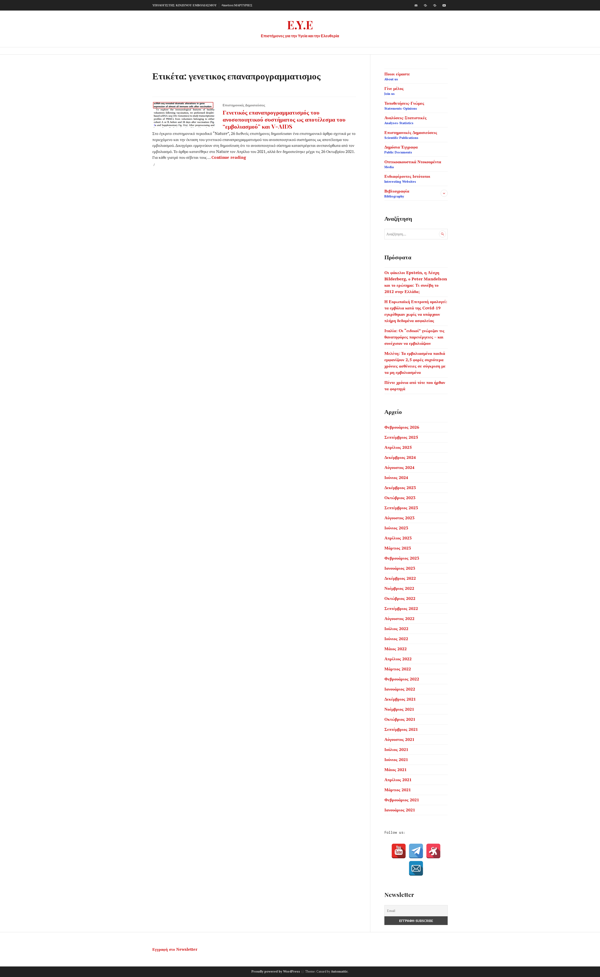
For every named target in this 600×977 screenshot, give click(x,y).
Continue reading (228, 157)
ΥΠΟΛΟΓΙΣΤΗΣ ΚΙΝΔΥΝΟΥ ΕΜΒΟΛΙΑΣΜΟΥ (184, 5)
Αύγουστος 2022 (399, 618)
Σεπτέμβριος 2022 (401, 608)
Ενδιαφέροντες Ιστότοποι (407, 178)
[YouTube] (398, 850)
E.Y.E (300, 24)
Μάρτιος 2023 (397, 548)
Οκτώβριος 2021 (399, 719)
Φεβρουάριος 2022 (401, 679)
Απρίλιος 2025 (398, 447)
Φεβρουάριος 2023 (401, 558)
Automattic (339, 971)
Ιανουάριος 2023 (399, 568)
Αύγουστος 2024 (399, 467)
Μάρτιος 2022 (397, 669)
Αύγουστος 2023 (399, 517)
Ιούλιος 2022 (396, 628)
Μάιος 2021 (395, 769)
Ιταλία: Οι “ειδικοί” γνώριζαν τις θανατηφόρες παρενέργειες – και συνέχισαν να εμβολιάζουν (414, 337)
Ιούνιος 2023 (396, 528)
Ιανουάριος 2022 (399, 689)
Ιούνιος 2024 (396, 477)
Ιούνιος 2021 (396, 759)
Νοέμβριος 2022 (399, 588)
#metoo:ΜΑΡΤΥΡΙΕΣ (236, 5)
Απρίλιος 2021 (398, 779)
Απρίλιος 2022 (398, 658)
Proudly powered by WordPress (275, 971)
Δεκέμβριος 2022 (400, 578)
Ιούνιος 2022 (396, 638)
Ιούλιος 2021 (396, 749)
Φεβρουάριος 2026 (401, 427)
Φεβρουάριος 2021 (401, 799)
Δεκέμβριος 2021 (400, 699)
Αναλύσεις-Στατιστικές (405, 120)
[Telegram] (416, 850)
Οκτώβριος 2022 (399, 598)
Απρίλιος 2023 (398, 538)
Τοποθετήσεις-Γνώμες (404, 105)
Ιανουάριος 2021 (399, 810)
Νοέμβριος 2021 (399, 709)
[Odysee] (434, 5)
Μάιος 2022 (395, 648)
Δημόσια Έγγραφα (401, 149)
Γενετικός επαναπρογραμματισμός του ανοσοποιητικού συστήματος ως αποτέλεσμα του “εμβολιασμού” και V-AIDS (284, 119)
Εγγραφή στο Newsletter (174, 949)
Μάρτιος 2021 (397, 789)
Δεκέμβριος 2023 (400, 487)
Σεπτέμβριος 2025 (401, 437)
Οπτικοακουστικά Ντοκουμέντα (412, 164)
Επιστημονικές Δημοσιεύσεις (244, 105)
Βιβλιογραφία (396, 193)
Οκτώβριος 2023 (399, 497)
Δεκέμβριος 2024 (400, 457)
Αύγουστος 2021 (399, 739)
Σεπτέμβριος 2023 (401, 507)
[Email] (416, 868)
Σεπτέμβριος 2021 (401, 729)
